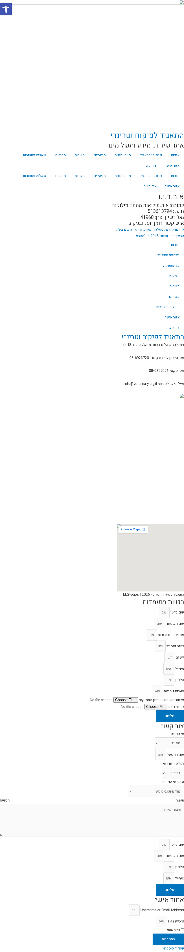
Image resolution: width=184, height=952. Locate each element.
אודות (175, 155)
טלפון (179, 680)
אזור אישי (172, 165)
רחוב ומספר (175, 646)
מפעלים (100, 155)
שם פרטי (177, 612)
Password (176, 921)
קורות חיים (175, 706)
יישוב (179, 657)
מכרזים (60, 155)
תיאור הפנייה (92, 800)
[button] (6, 9)
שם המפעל (175, 754)
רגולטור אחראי (173, 763)
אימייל (179, 668)
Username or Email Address (162, 910)
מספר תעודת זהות (170, 635)
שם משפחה (174, 623)
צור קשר (150, 165)
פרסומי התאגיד (151, 155)
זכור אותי (174, 930)
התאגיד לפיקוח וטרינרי (147, 135)
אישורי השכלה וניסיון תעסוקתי (161, 700)
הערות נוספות (173, 691)
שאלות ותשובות (34, 155)
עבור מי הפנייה (173, 782)
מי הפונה (177, 734)
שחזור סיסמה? (173, 948)
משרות (80, 155)
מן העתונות (123, 155)
